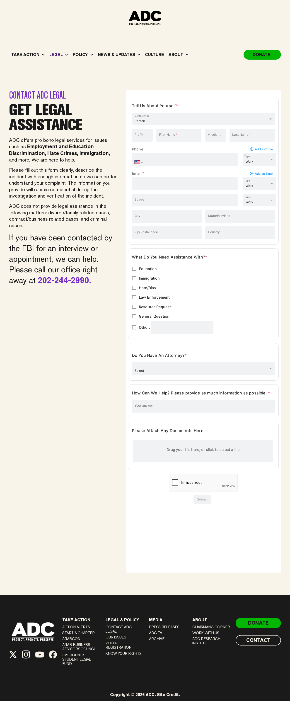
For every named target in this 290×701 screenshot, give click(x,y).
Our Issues (116, 637)
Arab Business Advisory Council (79, 647)
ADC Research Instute (206, 641)
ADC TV (155, 633)
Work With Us (205, 633)
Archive (156, 639)
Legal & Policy (122, 619)
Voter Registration (118, 645)
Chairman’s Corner (211, 627)
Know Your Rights (124, 653)
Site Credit (168, 694)
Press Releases (164, 627)
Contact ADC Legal (119, 629)
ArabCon (71, 639)
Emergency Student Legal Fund (76, 659)
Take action (76, 619)
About (199, 619)
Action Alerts (76, 627)
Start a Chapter (78, 633)
